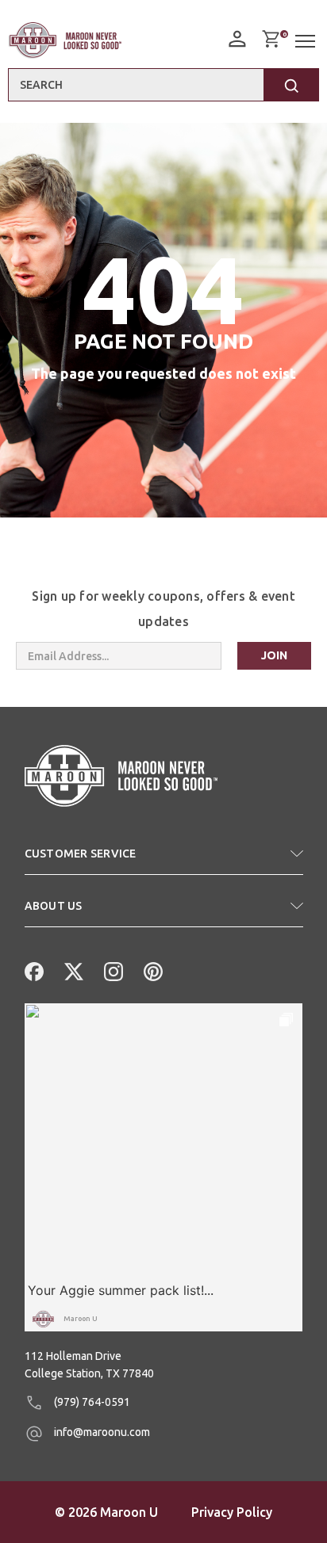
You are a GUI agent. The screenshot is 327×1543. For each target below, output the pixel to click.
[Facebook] (32, 970)
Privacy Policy (231, 1512)
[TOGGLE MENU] (307, 41)
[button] (164, 860)
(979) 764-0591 (91, 1402)
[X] (72, 970)
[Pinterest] (152, 970)
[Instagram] (112, 970)
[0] (270, 39)
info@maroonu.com (101, 1432)
